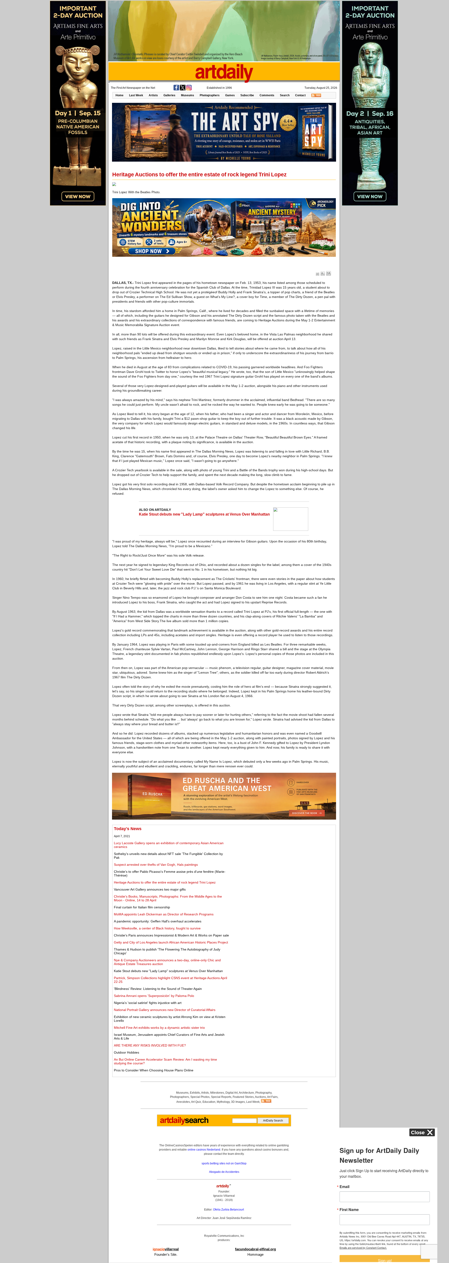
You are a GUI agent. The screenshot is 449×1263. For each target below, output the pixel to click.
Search (285, 95)
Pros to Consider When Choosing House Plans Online (153, 1070)
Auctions (260, 1097)
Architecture (246, 1092)
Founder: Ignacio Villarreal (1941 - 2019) (224, 1196)
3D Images (238, 1101)
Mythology (223, 1101)
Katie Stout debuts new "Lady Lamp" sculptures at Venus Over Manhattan (204, 514)
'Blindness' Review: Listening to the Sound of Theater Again (158, 989)
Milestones (217, 1092)
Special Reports (221, 1097)
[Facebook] (176, 89)
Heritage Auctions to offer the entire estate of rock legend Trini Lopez (165, 882)
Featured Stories (243, 1097)
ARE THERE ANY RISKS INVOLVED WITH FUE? (150, 1045)
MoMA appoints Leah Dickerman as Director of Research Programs (164, 914)
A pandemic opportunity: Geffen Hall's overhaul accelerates (157, 921)
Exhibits (195, 1092)
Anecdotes (183, 1101)
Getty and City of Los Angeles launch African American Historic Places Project (171, 942)
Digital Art (231, 1092)
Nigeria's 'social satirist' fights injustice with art (147, 1003)
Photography (263, 1092)
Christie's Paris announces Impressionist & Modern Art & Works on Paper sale (171, 935)
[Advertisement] (282, 859)
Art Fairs (272, 1097)
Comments (267, 95)
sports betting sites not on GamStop (224, 1163)
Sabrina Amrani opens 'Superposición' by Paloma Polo (154, 996)
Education (209, 1101)
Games (230, 95)
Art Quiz (196, 1101)
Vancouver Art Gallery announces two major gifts (150, 889)
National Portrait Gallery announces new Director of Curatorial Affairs (164, 1010)
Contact (300, 95)
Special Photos (200, 1097)
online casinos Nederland (204, 1149)
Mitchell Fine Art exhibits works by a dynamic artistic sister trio (159, 1027)
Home (119, 95)
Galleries (169, 95)
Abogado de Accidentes (224, 1172)
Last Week (136, 95)
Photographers (210, 95)
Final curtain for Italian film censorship (142, 907)
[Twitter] (182, 89)
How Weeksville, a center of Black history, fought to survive (157, 928)
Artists (153, 95)
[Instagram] (189, 89)
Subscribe (247, 95)
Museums (187, 95)
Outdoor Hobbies (126, 1052)
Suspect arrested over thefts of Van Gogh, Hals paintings (156, 864)
